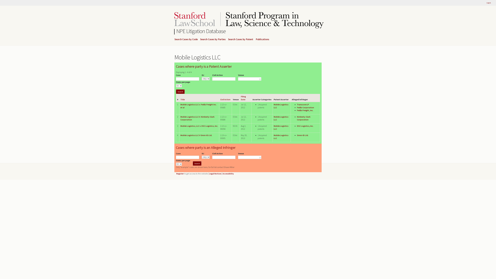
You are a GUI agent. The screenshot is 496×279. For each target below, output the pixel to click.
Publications (262, 39)
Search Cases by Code (186, 39)
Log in (489, 3)
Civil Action (217, 75)
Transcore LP (303, 104)
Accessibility (228, 173)
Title (182, 99)
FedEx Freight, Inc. (305, 110)
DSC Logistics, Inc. (305, 126)
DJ (203, 75)
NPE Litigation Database (201, 31)
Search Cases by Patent (240, 39)
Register (180, 173)
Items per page (183, 82)
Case (178, 75)
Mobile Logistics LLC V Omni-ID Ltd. (196, 135)
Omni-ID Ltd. (302, 135)
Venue (241, 75)
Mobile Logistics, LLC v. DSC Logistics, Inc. (199, 126)
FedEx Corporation (305, 107)
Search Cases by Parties (213, 39)
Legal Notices (215, 173)
